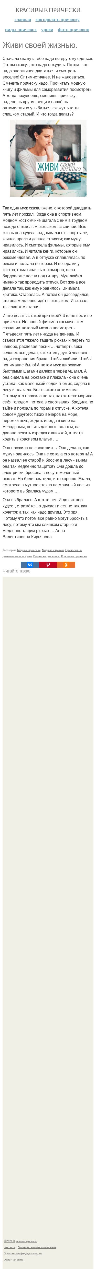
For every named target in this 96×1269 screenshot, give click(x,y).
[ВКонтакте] (30, 565)
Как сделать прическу (58, 19)
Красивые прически (48, 9)
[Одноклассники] (66, 565)
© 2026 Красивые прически (20, 1241)
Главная (23, 19)
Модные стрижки (53, 550)
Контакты (9, 1247)
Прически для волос (46, 556)
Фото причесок (73, 29)
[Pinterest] (48, 565)
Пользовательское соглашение (37, 1247)
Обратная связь (13, 1259)
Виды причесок (21, 29)
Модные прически (28, 550)
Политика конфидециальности (23, 1253)
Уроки (47, 29)
